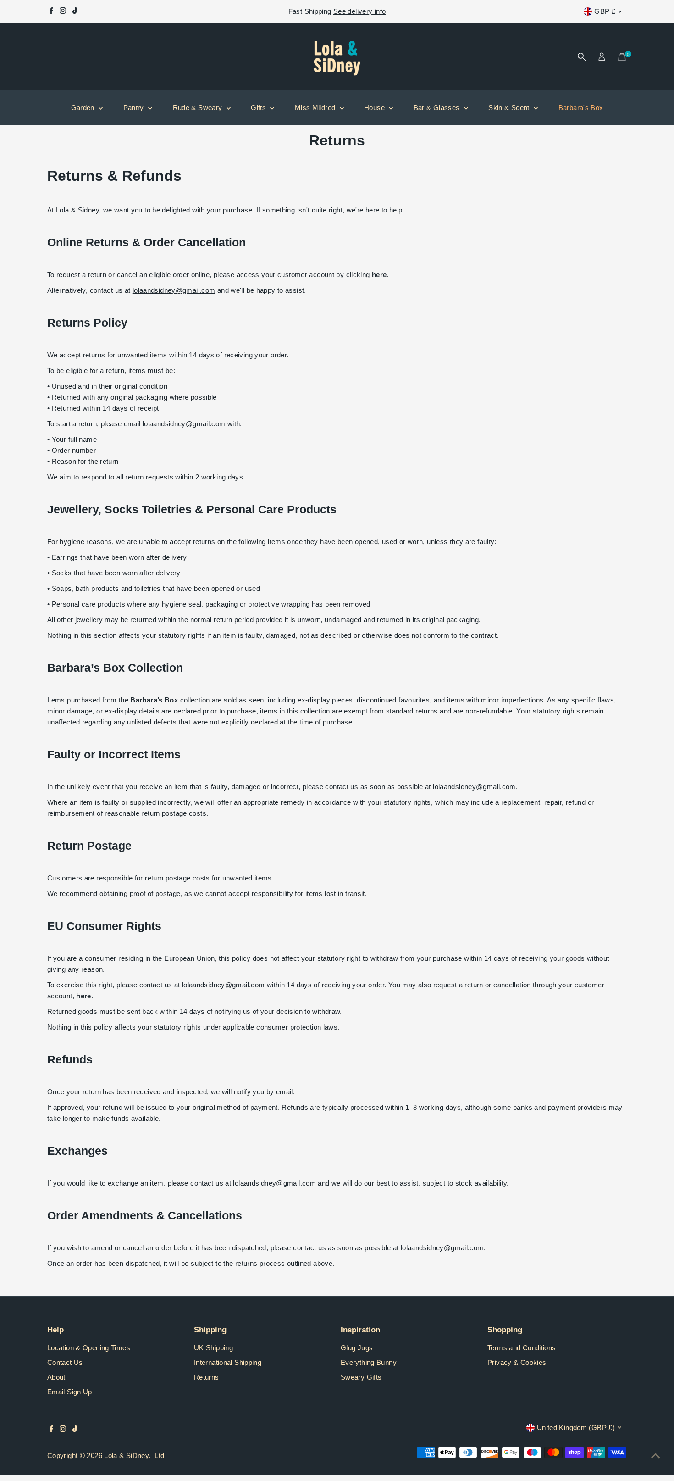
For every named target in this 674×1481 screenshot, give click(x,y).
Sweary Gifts (361, 1377)
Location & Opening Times (88, 1348)
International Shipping (227, 1362)
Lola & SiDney (126, 1455)
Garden (84, 107)
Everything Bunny (369, 1362)
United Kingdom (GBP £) (576, 1427)
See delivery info (359, 11)
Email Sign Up (69, 1392)
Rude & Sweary (198, 107)
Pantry (134, 107)
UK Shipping (213, 1348)
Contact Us (65, 1362)
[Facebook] (51, 11)
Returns (206, 1377)
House (375, 107)
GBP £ (604, 11)
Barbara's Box (580, 107)
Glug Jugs (357, 1348)
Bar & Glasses (438, 107)
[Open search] (582, 57)
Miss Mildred (316, 107)
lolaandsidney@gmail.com (174, 290)
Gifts (259, 107)
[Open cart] (622, 57)
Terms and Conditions (521, 1348)
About (56, 1377)
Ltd (159, 1455)
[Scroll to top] (655, 1456)
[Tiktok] (75, 11)
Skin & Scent (509, 107)
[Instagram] (62, 11)
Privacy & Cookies (516, 1362)
